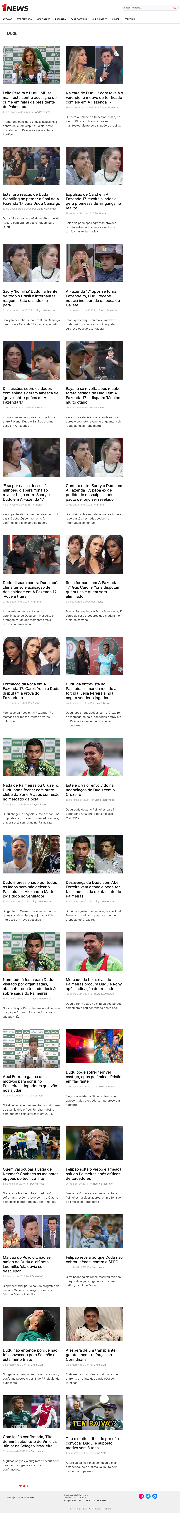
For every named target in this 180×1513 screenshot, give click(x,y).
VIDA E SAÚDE (43, 19)
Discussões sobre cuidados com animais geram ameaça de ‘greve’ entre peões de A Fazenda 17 (30, 395)
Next (24, 1486)
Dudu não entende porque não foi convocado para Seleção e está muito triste (30, 1355)
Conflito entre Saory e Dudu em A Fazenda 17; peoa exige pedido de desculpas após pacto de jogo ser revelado (94, 492)
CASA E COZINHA (79, 19)
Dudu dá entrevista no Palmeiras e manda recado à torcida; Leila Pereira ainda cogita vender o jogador (91, 691)
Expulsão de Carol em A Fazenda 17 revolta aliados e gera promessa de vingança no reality (93, 201)
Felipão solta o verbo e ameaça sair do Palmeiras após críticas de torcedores (93, 1174)
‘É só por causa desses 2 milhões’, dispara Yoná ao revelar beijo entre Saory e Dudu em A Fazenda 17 (26, 492)
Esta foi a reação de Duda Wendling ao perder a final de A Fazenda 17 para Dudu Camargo (31, 199)
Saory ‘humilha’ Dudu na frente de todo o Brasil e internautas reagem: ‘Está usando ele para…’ (30, 298)
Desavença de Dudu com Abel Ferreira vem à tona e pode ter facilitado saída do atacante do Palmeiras (93, 889)
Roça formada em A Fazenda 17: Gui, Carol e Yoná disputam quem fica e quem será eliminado (93, 589)
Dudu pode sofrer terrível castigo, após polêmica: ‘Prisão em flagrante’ (93, 1077)
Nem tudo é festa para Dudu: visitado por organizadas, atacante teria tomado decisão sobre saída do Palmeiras (30, 986)
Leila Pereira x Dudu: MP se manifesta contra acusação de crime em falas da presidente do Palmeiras (30, 100)
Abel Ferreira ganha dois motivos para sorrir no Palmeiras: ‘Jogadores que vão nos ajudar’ (30, 1083)
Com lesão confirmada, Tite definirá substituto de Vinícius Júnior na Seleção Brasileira (30, 1441)
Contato (9, 1497)
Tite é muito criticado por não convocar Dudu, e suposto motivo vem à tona (92, 1443)
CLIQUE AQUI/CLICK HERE (95, 1500)
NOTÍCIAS (7, 19)
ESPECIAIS (130, 19)
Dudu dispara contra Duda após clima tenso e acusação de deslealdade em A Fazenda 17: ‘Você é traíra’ (31, 589)
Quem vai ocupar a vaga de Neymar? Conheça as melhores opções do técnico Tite (30, 1174)
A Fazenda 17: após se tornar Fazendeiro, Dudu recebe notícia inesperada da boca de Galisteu (93, 298)
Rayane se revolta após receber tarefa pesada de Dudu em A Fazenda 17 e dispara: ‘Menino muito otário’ (94, 395)
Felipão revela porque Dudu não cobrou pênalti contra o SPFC (94, 1259)
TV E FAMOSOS (24, 19)
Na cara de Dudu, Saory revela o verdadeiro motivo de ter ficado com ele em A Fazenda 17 (94, 97)
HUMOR (116, 19)
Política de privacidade (24, 1497)
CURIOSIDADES (99, 19)
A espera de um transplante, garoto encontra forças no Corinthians (91, 1355)
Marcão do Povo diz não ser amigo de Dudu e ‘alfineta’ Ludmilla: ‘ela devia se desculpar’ (27, 1264)
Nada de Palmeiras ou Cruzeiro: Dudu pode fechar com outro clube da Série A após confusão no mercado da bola (31, 792)
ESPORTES (60, 19)
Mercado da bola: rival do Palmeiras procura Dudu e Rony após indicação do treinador (94, 984)
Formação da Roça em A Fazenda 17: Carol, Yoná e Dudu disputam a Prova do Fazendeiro (31, 691)
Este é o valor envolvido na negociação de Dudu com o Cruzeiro (90, 790)
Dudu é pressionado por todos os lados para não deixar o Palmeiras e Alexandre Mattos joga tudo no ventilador (30, 889)
